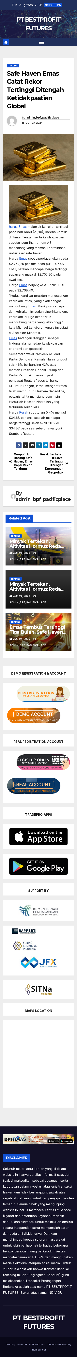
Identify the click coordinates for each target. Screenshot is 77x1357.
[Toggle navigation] (41, 42)
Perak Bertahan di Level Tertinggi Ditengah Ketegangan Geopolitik (51, 463)
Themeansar (38, 1349)
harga (13, 227)
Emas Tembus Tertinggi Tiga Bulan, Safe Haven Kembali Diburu (37, 632)
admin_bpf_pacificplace (42, 117)
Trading (13, 65)
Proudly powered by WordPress (26, 1344)
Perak (23, 412)
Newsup (62, 1344)
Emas (23, 227)
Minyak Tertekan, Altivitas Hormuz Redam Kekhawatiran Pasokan (37, 546)
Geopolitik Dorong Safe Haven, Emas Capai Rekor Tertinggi (23, 462)
